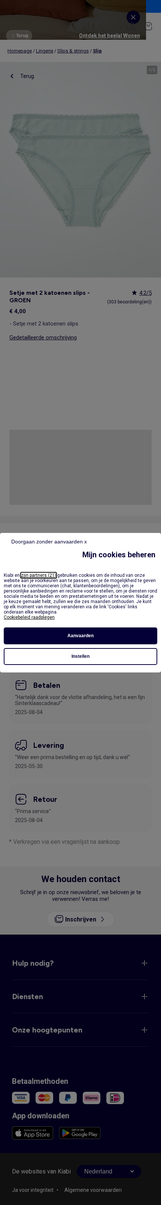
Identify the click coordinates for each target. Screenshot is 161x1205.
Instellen (80, 656)
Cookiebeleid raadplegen (29, 617)
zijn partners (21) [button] (38, 575)
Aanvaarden (80, 635)
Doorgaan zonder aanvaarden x (49, 542)
